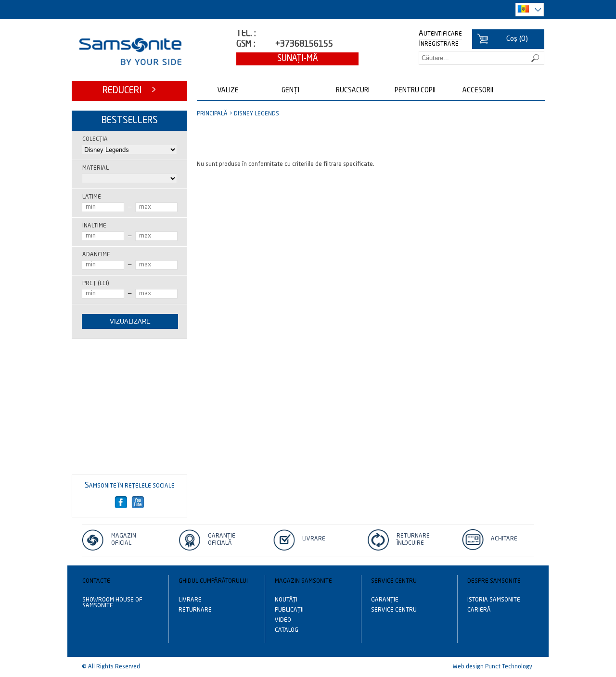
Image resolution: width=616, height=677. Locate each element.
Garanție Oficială (221, 539)
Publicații (289, 610)
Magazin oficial (123, 539)
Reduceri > (130, 90)
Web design (468, 667)
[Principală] (130, 51)
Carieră (479, 610)
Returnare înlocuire (413, 539)
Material (95, 168)
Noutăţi (286, 600)
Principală (212, 114)
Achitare (504, 539)
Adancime (96, 255)
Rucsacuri (353, 90)
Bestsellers (130, 120)
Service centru (394, 610)
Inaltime (94, 226)
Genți (290, 90)
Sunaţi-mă (297, 59)
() (517, 39)
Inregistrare (439, 44)
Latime (91, 197)
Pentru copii (415, 90)
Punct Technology (508, 667)
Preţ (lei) (95, 284)
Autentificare (440, 34)
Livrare (313, 539)
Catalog (286, 630)
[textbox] (481, 58)
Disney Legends (256, 114)
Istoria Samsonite (493, 600)
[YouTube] (138, 502)
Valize (228, 90)
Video (283, 620)
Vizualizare (130, 321)
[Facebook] (121, 502)
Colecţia (95, 139)
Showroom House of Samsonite (112, 603)
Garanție (384, 600)
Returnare (195, 610)
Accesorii (477, 90)
